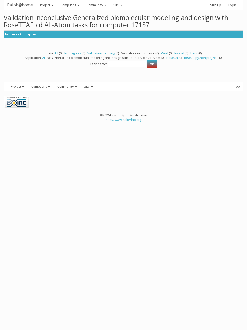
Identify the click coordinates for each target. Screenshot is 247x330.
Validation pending (101, 53)
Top (237, 86)
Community (95, 5)
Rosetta (172, 58)
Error (194, 53)
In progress (72, 53)
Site (116, 5)
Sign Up (215, 5)
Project (45, 5)
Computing (69, 5)
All (56, 53)
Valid (164, 53)
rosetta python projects (201, 58)
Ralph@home (20, 4)
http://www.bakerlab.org (123, 119)
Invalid (179, 53)
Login (232, 5)
